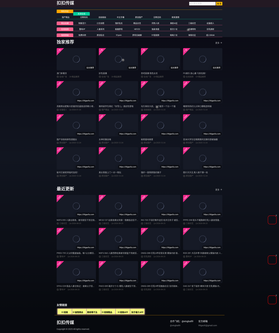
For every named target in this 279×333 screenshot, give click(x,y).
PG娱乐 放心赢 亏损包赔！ (195, 73)
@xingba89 (175, 325)
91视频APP (123, 312)
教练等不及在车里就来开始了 (100, 312)
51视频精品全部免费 (111, 312)
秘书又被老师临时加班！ (68, 172)
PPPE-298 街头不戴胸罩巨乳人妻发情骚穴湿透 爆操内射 (208, 220)
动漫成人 (210, 23)
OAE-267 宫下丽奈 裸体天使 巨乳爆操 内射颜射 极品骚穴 (208, 286)
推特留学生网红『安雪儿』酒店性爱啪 (116, 106)
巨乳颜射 (210, 29)
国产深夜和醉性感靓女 (67, 139)
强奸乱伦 (119, 23)
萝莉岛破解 (137, 35)
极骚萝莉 (119, 29)
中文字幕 (120, 17)
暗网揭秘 (65, 35)
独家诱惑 (155, 29)
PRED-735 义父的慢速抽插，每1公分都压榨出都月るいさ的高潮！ (86, 253)
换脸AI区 (174, 23)
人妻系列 (100, 29)
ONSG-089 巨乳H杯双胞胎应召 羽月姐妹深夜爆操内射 (165, 286)
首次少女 (174, 29)
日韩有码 (84, 17)
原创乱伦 (100, 35)
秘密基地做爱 (147, 139)
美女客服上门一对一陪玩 (110, 172)
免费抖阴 (82, 35)
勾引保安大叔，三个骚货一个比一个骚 (158, 106)
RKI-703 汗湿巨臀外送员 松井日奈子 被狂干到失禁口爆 (165, 220)
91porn (119, 35)
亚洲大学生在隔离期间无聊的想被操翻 (200, 139)
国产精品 (65, 17)
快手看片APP (137, 312)
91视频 (64, 312)
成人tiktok (210, 35)
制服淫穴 (82, 23)
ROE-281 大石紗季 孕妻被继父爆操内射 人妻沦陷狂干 (207, 253)
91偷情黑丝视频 (80, 312)
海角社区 (192, 35)
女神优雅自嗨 (105, 139)
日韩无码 (157, 17)
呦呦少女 (174, 35)
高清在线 (81, 14)
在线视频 (65, 29)
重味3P (82, 29)
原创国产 (139, 17)
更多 (217, 43)
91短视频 (155, 35)
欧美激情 (175, 17)
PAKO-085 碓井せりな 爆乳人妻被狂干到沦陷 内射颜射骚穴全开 (127, 286)
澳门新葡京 (62, 73)
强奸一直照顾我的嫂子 (151, 172)
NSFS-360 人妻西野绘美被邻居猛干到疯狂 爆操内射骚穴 (124, 253)
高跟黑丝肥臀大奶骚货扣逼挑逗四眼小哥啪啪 (77, 106)
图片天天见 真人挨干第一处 (195, 172)
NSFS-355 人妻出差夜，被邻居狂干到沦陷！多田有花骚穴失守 (85, 220)
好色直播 (103, 73)
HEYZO (137, 29)
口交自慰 (100, 23)
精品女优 (137, 23)
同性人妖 (155, 23)
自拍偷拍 (102, 17)
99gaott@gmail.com (207, 325)
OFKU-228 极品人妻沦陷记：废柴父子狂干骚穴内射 (80, 286)
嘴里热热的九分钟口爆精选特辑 (197, 106)
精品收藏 (65, 23)
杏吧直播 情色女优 (149, 73)
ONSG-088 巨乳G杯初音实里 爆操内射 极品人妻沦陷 (164, 253)
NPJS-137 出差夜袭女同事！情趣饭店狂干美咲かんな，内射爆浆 (128, 220)
